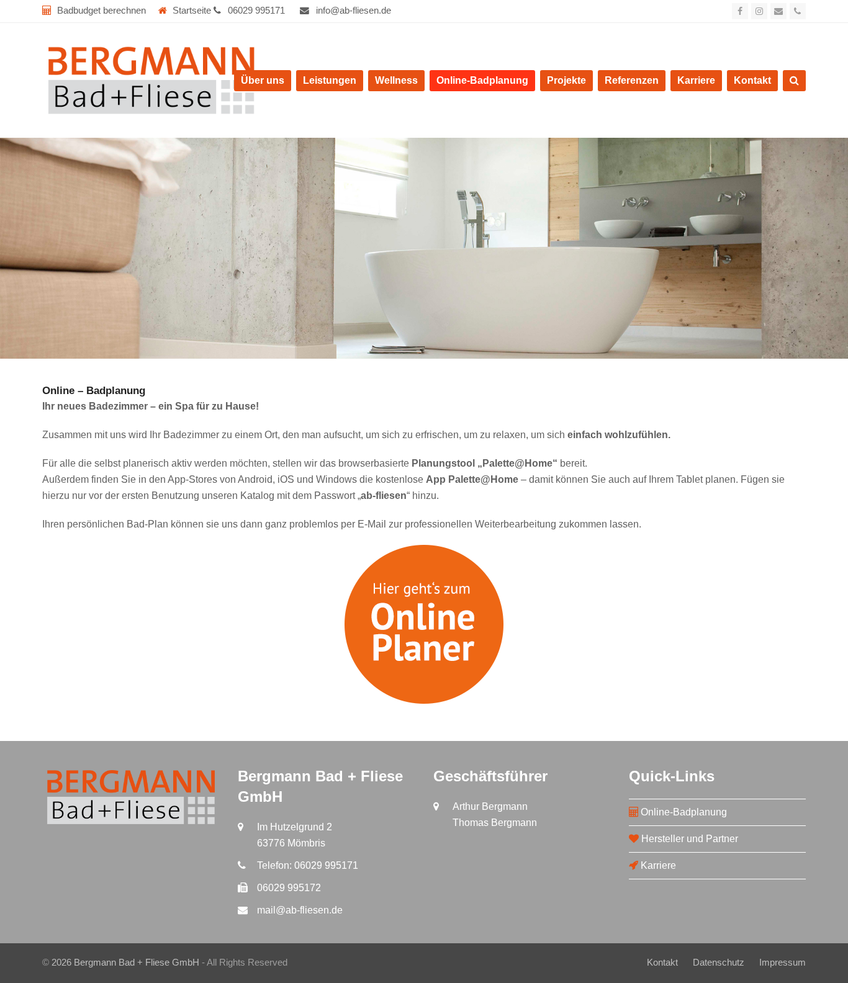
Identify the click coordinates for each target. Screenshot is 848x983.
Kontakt (662, 962)
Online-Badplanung (682, 812)
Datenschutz (718, 962)
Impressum (782, 962)
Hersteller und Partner (688, 838)
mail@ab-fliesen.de (300, 910)
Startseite (192, 11)
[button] (794, 80)
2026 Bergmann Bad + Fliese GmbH (125, 962)
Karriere (657, 865)
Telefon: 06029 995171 (307, 865)
